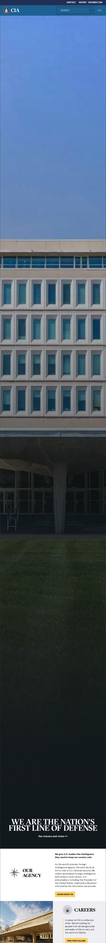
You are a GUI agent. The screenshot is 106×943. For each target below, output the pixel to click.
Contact (71, 2)
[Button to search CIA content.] (92, 10)
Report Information (90, 2)
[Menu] (99, 10)
